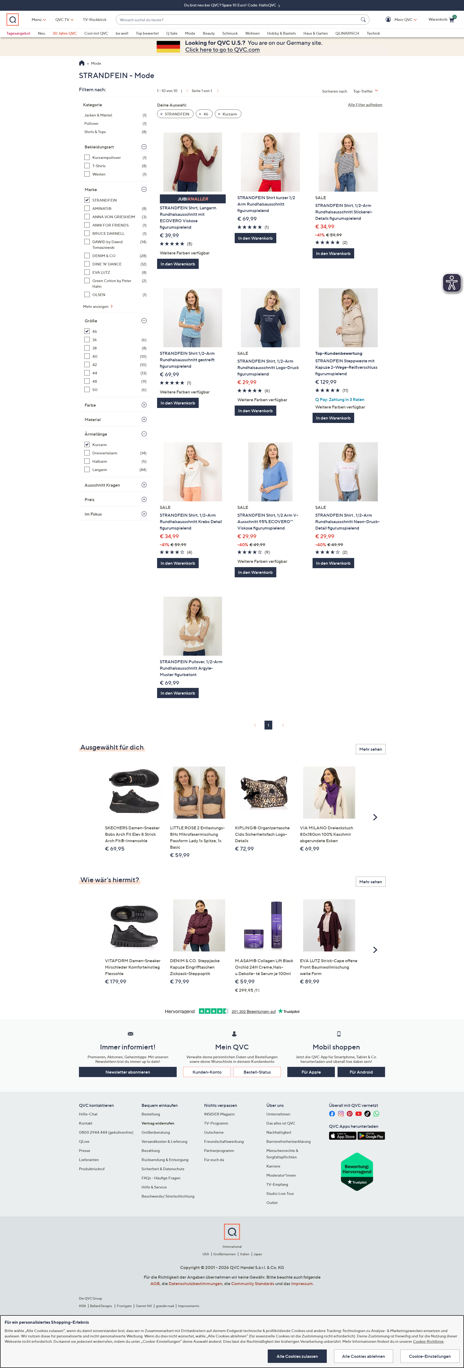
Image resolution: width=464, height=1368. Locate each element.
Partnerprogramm (219, 1150)
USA (205, 1254)
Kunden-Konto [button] (207, 1072)
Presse (84, 1150)
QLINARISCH (347, 33)
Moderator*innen (281, 1175)
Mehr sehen (370, 749)
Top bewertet (147, 33)
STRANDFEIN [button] (176, 114)
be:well (122, 33)
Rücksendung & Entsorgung (165, 1159)
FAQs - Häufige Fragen (161, 1178)
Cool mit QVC (96, 33)
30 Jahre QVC (65, 33)
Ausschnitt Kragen (102, 485)
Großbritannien (224, 1254)
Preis (90, 499)
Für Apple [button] (311, 1072)
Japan (257, 1254)
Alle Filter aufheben (365, 104)
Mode (190, 33)
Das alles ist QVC (280, 1123)
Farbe (90, 405)
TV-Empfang (277, 1184)
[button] (395, 19)
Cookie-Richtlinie (428, 1341)
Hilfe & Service (154, 1187)
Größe (91, 320)
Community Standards (252, 1283)
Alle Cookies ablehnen (363, 1356)
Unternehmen (278, 1114)
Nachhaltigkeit (278, 1132)
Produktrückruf (92, 1168)
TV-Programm (216, 1123)
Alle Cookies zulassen (297, 1356)
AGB (155, 1283)
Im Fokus (93, 514)
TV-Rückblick (94, 19)
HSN (82, 1306)
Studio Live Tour (280, 1193)
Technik (373, 33)
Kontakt (85, 1123)
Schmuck (230, 33)
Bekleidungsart (99, 146)
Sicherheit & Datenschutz (163, 1168)
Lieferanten (89, 1159)
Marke (91, 189)
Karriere (273, 1166)
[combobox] (237, 20)
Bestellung (151, 1114)
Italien (244, 1254)
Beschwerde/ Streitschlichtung (168, 1196)
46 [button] (205, 114)
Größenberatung (156, 1132)
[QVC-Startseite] (81, 63)
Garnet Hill (144, 1306)
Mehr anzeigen (96, 306)
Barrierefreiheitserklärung (288, 1141)
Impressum (302, 1283)
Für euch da (214, 1159)
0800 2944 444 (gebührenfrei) (106, 1132)
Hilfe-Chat (88, 1114)
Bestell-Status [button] (257, 1072)
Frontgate (124, 1306)
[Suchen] (364, 19)
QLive (84, 1141)
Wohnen (252, 33)
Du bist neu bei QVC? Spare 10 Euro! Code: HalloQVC (230, 5)
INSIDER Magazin (219, 1114)
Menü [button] (37, 19)
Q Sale (171, 33)
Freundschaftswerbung (224, 1141)
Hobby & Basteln (281, 33)
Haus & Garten (315, 33)
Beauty (209, 33)
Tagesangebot (18, 33)
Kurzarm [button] (229, 114)
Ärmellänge (96, 434)
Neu (41, 33)
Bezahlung (151, 1150)
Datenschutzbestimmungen (195, 1283)
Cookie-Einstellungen (430, 1356)
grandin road (165, 1306)
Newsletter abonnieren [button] (128, 1072)
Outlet (272, 1202)
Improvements (188, 1306)
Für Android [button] (361, 1072)
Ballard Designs (101, 1306)
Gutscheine (214, 1132)
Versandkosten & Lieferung (164, 1141)
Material (93, 419)
